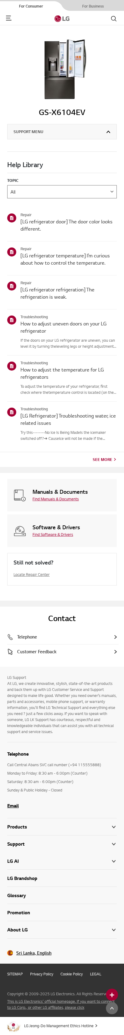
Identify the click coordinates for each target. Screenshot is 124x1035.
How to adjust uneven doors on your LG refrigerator (63, 327)
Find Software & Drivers (53, 534)
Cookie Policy (71, 974)
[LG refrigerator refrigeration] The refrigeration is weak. (57, 293)
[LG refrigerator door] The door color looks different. (66, 225)
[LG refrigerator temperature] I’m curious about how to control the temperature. (65, 259)
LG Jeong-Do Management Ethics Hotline (59, 1025)
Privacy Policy (41, 974)
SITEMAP (15, 974)
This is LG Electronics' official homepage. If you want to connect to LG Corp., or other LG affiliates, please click (61, 1004)
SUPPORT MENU (28, 131)
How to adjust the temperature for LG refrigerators (62, 373)
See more (102, 459)
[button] (62, 844)
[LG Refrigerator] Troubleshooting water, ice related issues (68, 419)
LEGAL (95, 974)
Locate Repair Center (32, 574)
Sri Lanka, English (33, 953)
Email (13, 806)
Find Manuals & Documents (56, 499)
